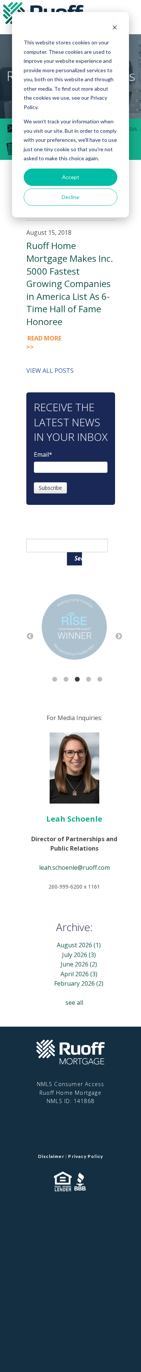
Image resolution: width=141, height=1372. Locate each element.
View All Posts (50, 370)
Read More (44, 342)
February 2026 (78, 983)
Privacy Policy (85, 1156)
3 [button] (77, 679)
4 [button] (88, 679)
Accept (70, 177)
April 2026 (79, 974)
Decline (70, 197)
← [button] (30, 636)
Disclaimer (51, 1156)
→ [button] (119, 636)
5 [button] (100, 679)
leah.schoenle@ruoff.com (74, 867)
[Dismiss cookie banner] (114, 28)
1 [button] (55, 679)
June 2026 (79, 964)
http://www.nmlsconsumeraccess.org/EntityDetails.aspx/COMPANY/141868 (70, 1304)
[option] (74, 628)
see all (74, 1002)
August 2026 (79, 945)
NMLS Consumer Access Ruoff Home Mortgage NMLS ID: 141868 (71, 1092)
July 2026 (79, 955)
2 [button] (66, 679)
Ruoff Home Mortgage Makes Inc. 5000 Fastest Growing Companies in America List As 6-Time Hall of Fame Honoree (69, 283)
